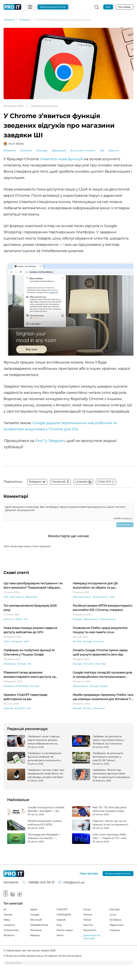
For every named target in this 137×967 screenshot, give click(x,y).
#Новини (10, 150)
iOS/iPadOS (64, 914)
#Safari (19, 619)
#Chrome (26, 150)
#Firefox (77, 641)
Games (8, 914)
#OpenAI (8, 708)
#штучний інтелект (83, 150)
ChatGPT (62, 909)
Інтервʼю (9, 925)
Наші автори (89, 873)
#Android (9, 686)
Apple (33, 909)
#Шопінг (114, 150)
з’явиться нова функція (61, 159)
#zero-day (100, 663)
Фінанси (9, 935)
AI (5, 909)
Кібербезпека (39, 925)
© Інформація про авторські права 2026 (30, 950)
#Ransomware (108, 619)
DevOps (115, 909)
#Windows (99, 708)
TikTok (87, 919)
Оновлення (11, 930)
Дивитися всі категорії (92, 937)
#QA (6, 597)
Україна (115, 930)
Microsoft (36, 919)
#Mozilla (77, 708)
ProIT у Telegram (50, 441)
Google (34, 914)
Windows (115, 919)
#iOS (112, 597)
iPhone (87, 914)
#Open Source (100, 597)
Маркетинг (117, 925)
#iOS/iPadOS (22, 686)
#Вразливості (91, 619)
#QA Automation (82, 597)
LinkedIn (13, 894)
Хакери (35, 935)
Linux (113, 914)
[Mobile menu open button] (30, 7)
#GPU (7, 641)
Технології (89, 930)
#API (26, 641)
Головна (9, 19)
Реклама (35, 930)
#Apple (104, 686)
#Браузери (59, 150)
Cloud (86, 909)
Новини (24, 19)
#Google (41, 150)
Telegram (19, 894)
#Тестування (17, 597)
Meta (7, 919)
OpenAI (61, 919)
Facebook (6, 894)
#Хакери (77, 619)
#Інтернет (16, 641)
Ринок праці (65, 930)
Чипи (60, 935)
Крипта (88, 925)
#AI (102, 150)
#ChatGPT (20, 708)
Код (59, 925)
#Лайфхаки (10, 663)
